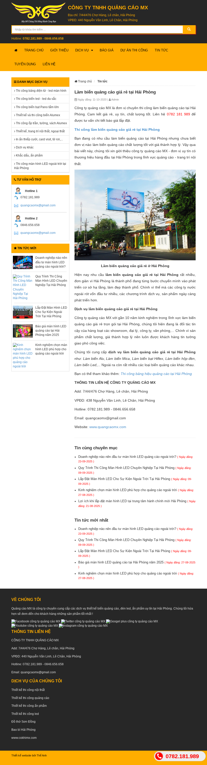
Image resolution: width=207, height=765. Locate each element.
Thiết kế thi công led (25, 714)
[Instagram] (83, 625)
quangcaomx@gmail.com (38, 205)
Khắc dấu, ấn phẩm (29, 155)
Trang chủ (33, 50)
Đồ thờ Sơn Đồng (23, 721)
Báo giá (107, 50)
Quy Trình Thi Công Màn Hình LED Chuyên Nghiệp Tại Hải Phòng (51, 281)
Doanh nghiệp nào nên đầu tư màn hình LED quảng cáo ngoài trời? (51, 262)
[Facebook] (35, 621)
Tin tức (161, 50)
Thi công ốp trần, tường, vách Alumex (41, 123)
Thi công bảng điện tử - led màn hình (40, 90)
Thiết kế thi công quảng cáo (30, 698)
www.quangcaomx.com (107, 427)
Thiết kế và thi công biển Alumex (37, 115)
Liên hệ (49, 64)
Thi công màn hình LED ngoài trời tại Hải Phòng (40, 166)
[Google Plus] (132, 621)
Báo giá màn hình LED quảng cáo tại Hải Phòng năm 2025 (50, 331)
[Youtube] (34, 625)
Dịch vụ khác (24, 147)
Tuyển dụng (25, 64)
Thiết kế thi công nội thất (28, 690)
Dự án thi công (134, 50)
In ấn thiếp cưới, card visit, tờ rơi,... (39, 139)
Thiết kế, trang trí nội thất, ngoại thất (40, 131)
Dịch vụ (82, 50)
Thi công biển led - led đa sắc (35, 99)
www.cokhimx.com (24, 738)
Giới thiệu (59, 50)
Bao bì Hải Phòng (23, 729)
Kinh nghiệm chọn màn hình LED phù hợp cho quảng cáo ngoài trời (51, 349)
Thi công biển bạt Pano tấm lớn (37, 107)
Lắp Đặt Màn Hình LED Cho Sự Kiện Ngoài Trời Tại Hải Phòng (51, 312)
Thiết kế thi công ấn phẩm (29, 706)
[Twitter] (83, 621)
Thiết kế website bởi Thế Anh (29, 755)
